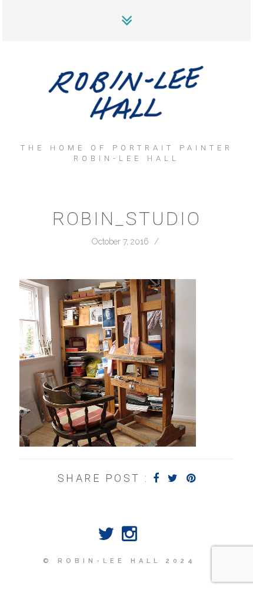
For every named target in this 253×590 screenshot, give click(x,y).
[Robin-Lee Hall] (127, 94)
